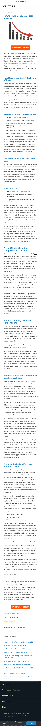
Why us (5, 684)
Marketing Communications (10, 715)
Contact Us (6, 713)
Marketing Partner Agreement (23, 713)
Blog (4, 707)
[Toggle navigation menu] (37, 6)
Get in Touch (7, 701)
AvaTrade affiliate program (9, 716)
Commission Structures (11, 690)
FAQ (12, 713)
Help (16, 1)
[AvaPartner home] (8, 6)
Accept (31, 723)
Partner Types (7, 696)
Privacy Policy (22, 715)
